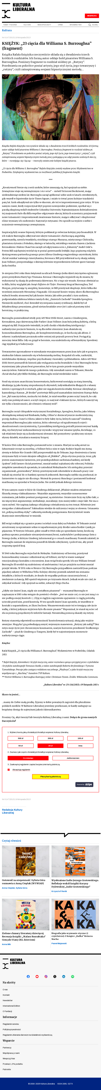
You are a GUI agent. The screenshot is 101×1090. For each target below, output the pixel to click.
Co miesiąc (28, 758)
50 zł (20, 746)
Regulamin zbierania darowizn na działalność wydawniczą (27, 1035)
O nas (5, 990)
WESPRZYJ (91, 16)
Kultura (27, 25)
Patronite (7, 1069)
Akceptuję (21, 770)
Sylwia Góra (21, 888)
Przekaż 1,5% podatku (13, 1064)
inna (80, 746)
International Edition (11, 1006)
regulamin (26, 770)
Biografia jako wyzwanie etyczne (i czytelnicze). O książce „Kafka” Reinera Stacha (72, 936)
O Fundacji (7, 1011)
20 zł (50, 746)
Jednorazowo (73, 758)
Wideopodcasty (44, 25)
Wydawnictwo (76, 25)
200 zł (50, 738)
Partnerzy (7, 1048)
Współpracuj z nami (11, 1053)
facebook (28, 976)
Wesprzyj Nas (9, 1058)
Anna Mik (6, 944)
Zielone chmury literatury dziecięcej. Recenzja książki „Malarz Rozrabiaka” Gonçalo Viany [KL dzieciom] (24, 936)
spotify (72, 976)
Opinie (60, 25)
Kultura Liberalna (18, 10)
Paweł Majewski (59, 943)
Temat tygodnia (10, 25)
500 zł (20, 738)
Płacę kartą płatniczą (50, 777)
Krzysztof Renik (59, 891)
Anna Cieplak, (9, 888)
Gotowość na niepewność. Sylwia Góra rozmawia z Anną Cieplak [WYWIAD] (23, 882)
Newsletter (8, 1000)
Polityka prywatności (12, 1029)
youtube (37, 976)
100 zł (80, 738)
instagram (46, 976)
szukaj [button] (95, 25)
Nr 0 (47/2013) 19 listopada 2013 (16, 37)
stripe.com (84, 784)
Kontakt (6, 995)
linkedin (63, 976)
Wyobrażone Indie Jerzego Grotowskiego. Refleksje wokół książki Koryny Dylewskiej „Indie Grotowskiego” (75, 883)
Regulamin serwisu (11, 1024)
